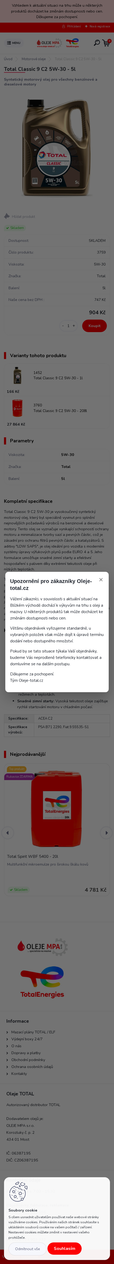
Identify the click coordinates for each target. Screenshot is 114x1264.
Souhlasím (64, 1248)
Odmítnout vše (27, 1248)
